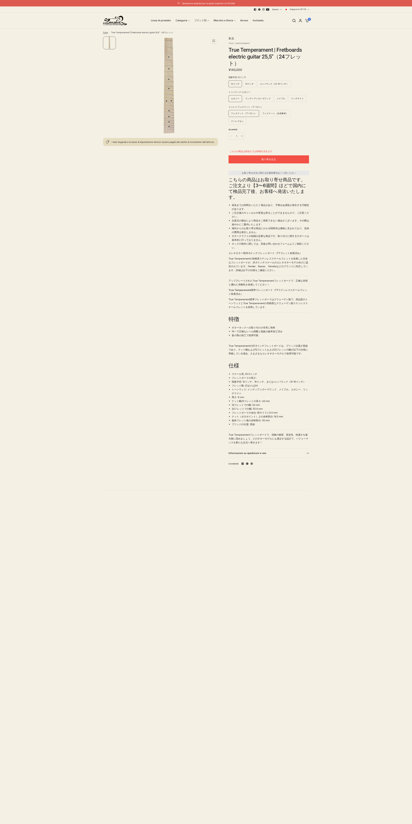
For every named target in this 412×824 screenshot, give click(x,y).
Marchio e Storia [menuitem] (223, 20)
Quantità (233, 129)
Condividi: (234, 464)
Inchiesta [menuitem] (258, 20)
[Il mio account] (300, 21)
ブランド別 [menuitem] (200, 20)
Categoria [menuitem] (181, 20)
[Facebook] (255, 9)
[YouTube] (268, 9)
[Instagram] (263, 9)
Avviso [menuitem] (244, 20)
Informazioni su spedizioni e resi (247, 453)
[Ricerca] (294, 21)
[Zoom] (213, 40)
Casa (105, 32)
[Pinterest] (252, 464)
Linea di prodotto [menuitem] (161, 20)
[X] (259, 9)
